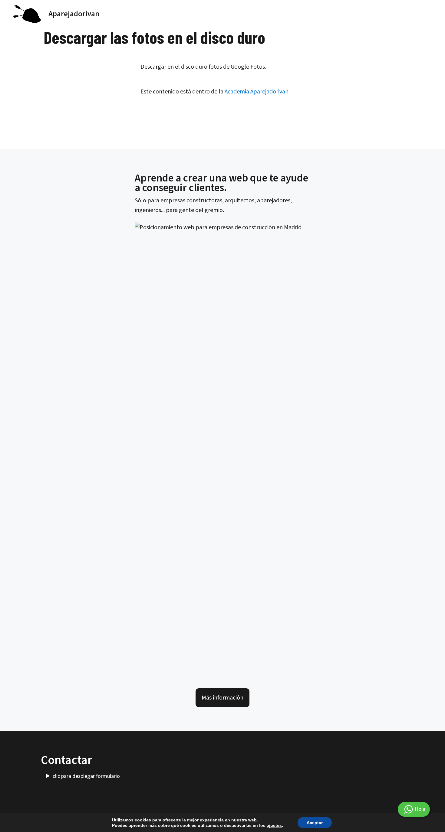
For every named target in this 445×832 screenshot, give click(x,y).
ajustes (274, 825)
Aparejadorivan (74, 13)
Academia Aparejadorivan (256, 91)
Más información (222, 697)
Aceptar (315, 822)
